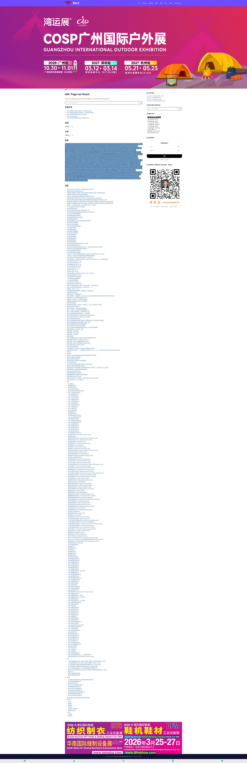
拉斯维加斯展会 (114, 172)
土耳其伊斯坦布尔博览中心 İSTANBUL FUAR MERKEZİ (81, 522)
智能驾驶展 (96, 160)
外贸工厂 (93, 176)
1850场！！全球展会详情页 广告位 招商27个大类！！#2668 (81, 205)
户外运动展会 (75, 168)
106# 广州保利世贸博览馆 (74, 392)
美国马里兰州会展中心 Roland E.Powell (77, 452)
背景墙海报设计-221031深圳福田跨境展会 (77, 369)
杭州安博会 (135, 156)
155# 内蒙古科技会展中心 (74, 586)
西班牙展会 (89, 148)
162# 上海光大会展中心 (73, 397)
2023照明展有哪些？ (72, 234)
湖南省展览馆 (71, 549)
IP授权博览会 (99, 176)
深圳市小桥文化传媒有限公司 (75, 690)
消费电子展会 (112, 152)
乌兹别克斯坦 (120, 164)
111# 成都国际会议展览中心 (74, 432)
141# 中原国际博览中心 (73, 607)
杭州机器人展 (92, 178)
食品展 (83, 144)
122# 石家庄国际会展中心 (74, 630)
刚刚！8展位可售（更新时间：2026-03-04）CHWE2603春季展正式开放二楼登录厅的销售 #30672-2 (91, 295)
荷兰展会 (91, 150)
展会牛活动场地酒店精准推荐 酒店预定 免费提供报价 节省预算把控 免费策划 (85, 320)
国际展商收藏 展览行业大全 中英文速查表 (77, 301)
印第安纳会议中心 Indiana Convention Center (79, 530)
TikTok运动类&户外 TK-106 (73, 268)
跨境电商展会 (68, 156)
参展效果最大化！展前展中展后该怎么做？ (77, 297)
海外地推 (69, 351)
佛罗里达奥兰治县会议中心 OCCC (76, 532)
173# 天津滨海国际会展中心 (74, 417)
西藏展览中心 (71, 546)
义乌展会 (121, 168)
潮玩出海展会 (129, 176)
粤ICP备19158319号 (124, 756)
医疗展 (140, 154)
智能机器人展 (100, 154)
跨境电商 (134, 174)
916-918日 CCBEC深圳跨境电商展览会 (156, 100)
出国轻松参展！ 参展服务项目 (74, 294)
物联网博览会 (84, 160)
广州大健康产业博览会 (135, 164)
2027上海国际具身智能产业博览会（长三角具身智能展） (80, 112)
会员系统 (69, 699)
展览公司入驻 (178, 3)
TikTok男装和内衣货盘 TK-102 (74, 262)
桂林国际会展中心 (72, 555)
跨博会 (90, 174)
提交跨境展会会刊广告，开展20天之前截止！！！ (79, 339)
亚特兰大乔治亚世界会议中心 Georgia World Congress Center (83, 537)
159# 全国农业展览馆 (73, 583)
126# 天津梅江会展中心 (73, 623)
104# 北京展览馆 (72, 651)
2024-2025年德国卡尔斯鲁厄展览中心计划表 (77, 243)
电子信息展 (106, 152)
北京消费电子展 (132, 170)
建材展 (81, 150)
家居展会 (135, 168)
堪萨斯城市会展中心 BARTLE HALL (76, 513)
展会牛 (76, 3)
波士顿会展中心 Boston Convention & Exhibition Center (81, 467)
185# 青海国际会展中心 (73, 562)
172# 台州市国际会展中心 (74, 579)
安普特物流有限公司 (73, 683)
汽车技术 (112, 166)
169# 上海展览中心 (72, 408)
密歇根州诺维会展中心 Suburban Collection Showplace (81, 506)
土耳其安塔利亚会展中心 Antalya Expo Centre (79, 518)
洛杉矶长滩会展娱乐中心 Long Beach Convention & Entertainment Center (85, 464)
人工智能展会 (68, 150)
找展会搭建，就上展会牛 (73, 330)
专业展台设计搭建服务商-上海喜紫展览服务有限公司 (80, 679)
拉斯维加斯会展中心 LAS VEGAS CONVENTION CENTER (82, 476)
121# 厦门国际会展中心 (73, 431)
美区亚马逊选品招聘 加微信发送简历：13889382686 (79, 364)
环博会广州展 (73, 178)
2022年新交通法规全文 (72, 208)
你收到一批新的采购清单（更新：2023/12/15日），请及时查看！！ (83, 285)
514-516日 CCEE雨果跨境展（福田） (155, 95)
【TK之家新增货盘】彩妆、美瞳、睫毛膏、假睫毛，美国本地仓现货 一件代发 (87, 661)
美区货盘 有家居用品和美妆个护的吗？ (76, 365)
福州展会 (73, 170)
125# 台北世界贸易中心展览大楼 (76, 625)
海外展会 (101, 148)
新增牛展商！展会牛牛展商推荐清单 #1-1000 (77, 341)
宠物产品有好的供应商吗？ (73, 306)
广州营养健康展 (68, 166)
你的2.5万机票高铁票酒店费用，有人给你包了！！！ (79, 287)
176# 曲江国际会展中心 (73, 576)
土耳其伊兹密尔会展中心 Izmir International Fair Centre (81, 527)
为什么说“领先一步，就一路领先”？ (75, 379)
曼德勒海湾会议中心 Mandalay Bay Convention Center (81, 469)
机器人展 (123, 148)
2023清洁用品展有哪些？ (73, 233)
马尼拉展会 (130, 172)
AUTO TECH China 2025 (109, 154)
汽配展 (128, 148)
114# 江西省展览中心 (73, 640)
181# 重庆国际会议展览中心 (74, 415)
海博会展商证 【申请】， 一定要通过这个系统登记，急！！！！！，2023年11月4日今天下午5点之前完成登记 (93, 350)
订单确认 (70, 714)
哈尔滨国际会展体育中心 (74, 558)
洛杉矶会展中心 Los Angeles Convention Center (79, 466)
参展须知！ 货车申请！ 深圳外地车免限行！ (77, 299)
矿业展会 (67, 164)
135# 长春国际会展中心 (73, 611)
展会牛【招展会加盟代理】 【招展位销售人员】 (78, 311)
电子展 (134, 150)
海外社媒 (69, 353)
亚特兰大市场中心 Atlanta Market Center (77, 535)
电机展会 (104, 172)
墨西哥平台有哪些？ (72, 302)
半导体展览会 (101, 166)
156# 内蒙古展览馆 (72, 584)
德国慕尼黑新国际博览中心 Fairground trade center (80, 497)
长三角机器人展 (84, 180)
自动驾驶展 (130, 154)
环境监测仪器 (121, 166)
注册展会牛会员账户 (73, 708)
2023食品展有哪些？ (72, 241)
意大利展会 (98, 146)
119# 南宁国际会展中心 (73, 633)
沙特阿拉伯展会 (68, 168)
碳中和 (93, 174)
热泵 (97, 174)
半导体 (116, 166)
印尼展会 (117, 146)
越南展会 (122, 146)
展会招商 (73, 146)
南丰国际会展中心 (72, 387)
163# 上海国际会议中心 (73, 399)
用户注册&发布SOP (71, 362)
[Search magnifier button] (141, 103)
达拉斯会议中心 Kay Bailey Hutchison (77, 446)
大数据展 (67, 154)
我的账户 (70, 705)
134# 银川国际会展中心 (73, 612)
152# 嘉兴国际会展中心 (73, 590)
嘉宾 (68, 658)
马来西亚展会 (108, 150)
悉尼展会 (119, 172)
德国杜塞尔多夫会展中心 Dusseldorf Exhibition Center (81, 494)
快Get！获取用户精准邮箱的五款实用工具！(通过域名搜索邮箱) (82, 327)
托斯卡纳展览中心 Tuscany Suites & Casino (78, 478)
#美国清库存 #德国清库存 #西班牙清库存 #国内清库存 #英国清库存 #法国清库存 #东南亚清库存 (90, 201)
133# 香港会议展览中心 (73, 429)
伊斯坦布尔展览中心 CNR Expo (75, 542)
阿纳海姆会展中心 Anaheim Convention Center (79, 443)
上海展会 (93, 146)
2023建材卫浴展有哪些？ (73, 222)
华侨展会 (98, 170)
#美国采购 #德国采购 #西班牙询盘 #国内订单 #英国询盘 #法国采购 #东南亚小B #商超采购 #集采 (90, 203)
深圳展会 (79, 144)
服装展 (78, 154)
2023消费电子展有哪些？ (73, 231)
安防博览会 (82, 172)
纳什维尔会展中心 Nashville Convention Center (79, 460)
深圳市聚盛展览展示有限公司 (75, 693)
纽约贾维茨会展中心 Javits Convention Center (79, 459)
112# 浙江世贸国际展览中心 (74, 644)
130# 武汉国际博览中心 (73, 618)
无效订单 (70, 707)
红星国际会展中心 (72, 436)
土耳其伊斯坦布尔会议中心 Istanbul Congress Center (81, 525)
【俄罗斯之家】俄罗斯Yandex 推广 (75, 191)
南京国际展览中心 (72, 411)
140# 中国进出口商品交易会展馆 (76, 390)
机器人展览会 (81, 158)
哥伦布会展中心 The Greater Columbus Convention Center (82, 529)
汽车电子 (96, 166)
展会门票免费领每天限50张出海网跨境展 (77, 323)
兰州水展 (121, 178)
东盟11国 (87, 144)
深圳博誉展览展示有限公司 (74, 686)
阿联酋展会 (140, 144)
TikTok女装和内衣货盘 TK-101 (74, 261)
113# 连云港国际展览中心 (74, 642)
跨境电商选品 (123, 176)
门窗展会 (140, 172)
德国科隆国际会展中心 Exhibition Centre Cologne (80, 483)
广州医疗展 (84, 166)
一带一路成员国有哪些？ (73, 280)
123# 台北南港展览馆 (73, 628)
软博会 (90, 154)
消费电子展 (67, 146)
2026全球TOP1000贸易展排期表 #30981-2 (77, 248)
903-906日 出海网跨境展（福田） (154, 99)
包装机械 (67, 176)
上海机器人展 (109, 170)
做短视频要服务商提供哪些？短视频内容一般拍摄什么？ (80, 290)
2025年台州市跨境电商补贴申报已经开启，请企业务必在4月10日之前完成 (85, 247)
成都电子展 (78, 160)
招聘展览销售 (70, 336)
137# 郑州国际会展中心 (73, 609)
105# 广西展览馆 (72, 649)
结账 (69, 712)
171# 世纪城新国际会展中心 (74, 574)
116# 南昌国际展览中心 (73, 637)
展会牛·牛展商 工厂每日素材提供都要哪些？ (77, 309)
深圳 (73, 89)
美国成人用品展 (73, 154)
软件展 (101, 152)
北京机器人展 (104, 178)
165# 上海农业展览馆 (73, 403)
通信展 (134, 160)
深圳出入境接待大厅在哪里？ (74, 357)
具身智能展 (129, 156)
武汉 (132, 158)
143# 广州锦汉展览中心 (73, 389)
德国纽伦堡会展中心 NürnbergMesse (77, 481)
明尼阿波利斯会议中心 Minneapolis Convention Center (81, 656)
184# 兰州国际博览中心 (73, 563)
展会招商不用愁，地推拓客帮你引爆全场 (76, 308)
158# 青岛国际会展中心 (73, 418)
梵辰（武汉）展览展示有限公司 (75, 684)
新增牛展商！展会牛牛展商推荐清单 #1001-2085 (78, 343)
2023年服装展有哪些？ (72, 219)
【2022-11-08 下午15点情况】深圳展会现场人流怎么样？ (80, 189)
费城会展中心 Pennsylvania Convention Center (79, 448)
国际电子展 (77, 89)
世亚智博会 (125, 154)
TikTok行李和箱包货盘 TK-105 (74, 266)
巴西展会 (130, 144)
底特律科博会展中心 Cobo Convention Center (79, 502)
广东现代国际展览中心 (73, 394)
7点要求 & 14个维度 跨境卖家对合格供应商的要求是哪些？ (81, 255)
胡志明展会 (124, 156)
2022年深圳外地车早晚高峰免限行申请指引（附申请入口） (81, 212)
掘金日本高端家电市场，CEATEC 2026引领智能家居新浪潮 (81, 337)
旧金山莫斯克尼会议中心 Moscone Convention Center (81, 471)
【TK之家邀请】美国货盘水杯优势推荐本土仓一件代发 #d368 (83, 666)
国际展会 (151, 3)
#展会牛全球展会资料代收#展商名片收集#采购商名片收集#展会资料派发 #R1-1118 (87, 199)
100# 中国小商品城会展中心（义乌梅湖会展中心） (80, 654)
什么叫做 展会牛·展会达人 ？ (74, 282)
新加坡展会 (118, 148)
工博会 (111, 144)
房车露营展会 (68, 170)
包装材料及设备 (107, 174)
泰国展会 (135, 144)
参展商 (136, 146)
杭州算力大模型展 (75, 174)
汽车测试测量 (93, 164)
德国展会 (125, 144)
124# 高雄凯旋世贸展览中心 (74, 626)
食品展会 (86, 156)
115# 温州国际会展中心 (73, 639)
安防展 (101, 156)
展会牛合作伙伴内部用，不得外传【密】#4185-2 (78, 316)
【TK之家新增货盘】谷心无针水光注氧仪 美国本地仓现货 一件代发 (84, 662)
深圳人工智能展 (75, 156)
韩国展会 (77, 146)
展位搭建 (83, 89)
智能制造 (136, 158)
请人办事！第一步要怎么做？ (74, 371)
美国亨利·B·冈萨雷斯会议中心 (75, 457)
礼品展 (110, 148)
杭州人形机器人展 (88, 162)
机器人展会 (67, 160)
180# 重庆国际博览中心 (73, 567)
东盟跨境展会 (136, 176)
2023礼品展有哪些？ (72, 240)
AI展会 (108, 172)
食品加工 (138, 174)
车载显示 (82, 164)
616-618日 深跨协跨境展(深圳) (154, 97)
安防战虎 (93, 172)
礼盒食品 (112, 174)
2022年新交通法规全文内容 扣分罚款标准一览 (78, 210)
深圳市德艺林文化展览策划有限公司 (76, 691)
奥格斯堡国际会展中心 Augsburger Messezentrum (80, 509)
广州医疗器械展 (127, 164)
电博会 (133, 152)
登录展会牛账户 (72, 710)
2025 (72, 158)
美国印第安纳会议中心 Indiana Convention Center (80, 439)
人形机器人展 (138, 152)
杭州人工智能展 (81, 162)
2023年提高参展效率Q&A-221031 (75, 217)
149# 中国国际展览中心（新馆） (76, 595)
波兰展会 (112, 146)
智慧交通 (91, 156)
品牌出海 (119, 162)
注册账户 (162, 159)
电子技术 (84, 176)
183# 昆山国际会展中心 (73, 565)
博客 (161, 3)
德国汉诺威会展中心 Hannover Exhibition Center (79, 487)
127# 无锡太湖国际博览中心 (74, 621)
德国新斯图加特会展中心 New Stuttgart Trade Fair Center (82, 495)
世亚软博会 (124, 160)
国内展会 (144, 3)
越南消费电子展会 (69, 172)
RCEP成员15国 (94, 144)
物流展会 (128, 162)
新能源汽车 (109, 156)
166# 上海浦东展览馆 (73, 406)
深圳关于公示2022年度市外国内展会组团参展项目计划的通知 (81, 355)
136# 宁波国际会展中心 (73, 427)
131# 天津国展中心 (72, 616)
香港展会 (126, 146)
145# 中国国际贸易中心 (73, 604)
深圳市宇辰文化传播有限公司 (75, 688)
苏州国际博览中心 (72, 548)
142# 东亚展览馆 (72, 605)
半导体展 (101, 160)
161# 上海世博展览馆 (73, 396)
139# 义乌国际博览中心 (73, 424)
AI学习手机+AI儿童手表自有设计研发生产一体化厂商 (79, 257)
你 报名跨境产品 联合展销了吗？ (75, 283)
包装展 (80, 148)
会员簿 (69, 701)
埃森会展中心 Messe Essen (74, 515)
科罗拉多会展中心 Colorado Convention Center (79, 462)
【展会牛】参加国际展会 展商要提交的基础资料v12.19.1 (80, 196)
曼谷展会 (81, 168)
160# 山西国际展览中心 (73, 581)
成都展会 (140, 166)
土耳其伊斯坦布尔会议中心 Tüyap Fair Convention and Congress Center (85, 523)
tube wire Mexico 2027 (72, 116)
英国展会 (121, 144)
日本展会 (99, 144)
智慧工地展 (94, 154)
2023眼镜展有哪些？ (72, 238)
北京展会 (119, 156)
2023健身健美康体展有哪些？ (74, 215)
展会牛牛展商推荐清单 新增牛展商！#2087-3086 (78, 322)
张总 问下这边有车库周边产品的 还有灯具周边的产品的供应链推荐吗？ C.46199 (87, 669)
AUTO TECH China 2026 (94, 152)
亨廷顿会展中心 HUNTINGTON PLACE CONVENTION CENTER (83, 541)
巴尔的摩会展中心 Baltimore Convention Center (79, 504)
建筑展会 (117, 158)
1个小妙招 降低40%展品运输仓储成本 (76, 206)
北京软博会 (72, 164)
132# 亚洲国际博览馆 (73, 614)
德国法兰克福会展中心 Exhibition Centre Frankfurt (80, 485)
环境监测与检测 (114, 160)
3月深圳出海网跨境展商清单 (73, 250)
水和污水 (101, 158)
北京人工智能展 (111, 178)
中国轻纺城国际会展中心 (74, 560)
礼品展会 (93, 170)
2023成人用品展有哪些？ (73, 224)
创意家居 (75, 162)
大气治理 (76, 158)
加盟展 (84, 148)
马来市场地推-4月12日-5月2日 (74, 376)
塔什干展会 (124, 172)
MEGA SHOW (68, 174)
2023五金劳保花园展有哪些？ (74, 213)
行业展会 (84, 170)
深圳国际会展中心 (72, 385)
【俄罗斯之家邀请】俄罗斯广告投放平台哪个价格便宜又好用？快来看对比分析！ (86, 192)
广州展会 (139, 148)
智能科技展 (129, 160)
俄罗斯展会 (116, 144)
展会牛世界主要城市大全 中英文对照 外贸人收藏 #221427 (81, 315)
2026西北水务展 (111, 176)
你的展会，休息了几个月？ (73, 288)
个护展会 (133, 162)
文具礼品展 (78, 170)
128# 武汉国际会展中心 (73, 619)
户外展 (95, 150)
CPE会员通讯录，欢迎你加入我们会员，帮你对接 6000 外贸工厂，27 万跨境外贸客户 (87, 259)
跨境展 (69, 89)
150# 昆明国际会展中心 (73, 593)
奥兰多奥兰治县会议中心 (74, 511)
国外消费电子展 (133, 148)
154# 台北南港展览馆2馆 (74, 588)
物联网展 (130, 150)
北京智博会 (87, 164)
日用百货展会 (116, 168)
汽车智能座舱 (99, 164)
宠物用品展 (118, 152)
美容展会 (126, 168)
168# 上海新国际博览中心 (74, 404)
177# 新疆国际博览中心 (73, 572)
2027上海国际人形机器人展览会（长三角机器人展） (79, 110)
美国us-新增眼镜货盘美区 (74, 675)
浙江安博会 (81, 156)
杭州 (71, 176)
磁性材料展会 (98, 172)
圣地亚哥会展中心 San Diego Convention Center (79, 434)
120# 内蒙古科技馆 (72, 632)
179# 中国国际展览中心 (73, 569)
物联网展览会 (107, 160)
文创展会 (77, 164)
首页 (139, 3)
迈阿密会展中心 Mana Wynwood (75, 445)
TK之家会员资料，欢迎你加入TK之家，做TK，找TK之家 (80, 273)
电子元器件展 (85, 152)
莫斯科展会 (86, 168)
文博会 (86, 174)
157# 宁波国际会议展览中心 (74, 420)
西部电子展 (73, 160)
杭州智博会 (96, 156)
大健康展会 (110, 168)
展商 (156, 3)
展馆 (166, 3)
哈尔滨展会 (138, 162)
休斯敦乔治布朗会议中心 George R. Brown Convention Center (83, 438)
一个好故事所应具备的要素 (73, 278)
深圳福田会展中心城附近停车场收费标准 (76, 360)
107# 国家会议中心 (72, 647)
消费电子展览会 (118, 154)
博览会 (106, 158)
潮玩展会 (114, 162)
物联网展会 (90, 160)
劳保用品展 (86, 150)
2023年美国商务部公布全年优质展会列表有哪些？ (79, 220)
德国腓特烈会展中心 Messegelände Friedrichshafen (80, 480)
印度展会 (107, 144)
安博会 (104, 156)
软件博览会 (136, 154)
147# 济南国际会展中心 (73, 598)
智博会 (82, 154)
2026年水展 (126, 178)
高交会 (129, 158)
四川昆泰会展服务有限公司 (74, 681)
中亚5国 (74, 152)
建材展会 (114, 156)
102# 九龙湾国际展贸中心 (74, 653)
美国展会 (72, 144)
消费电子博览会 (111, 158)
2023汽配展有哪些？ (72, 229)
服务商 (170, 3)
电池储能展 (77, 150)
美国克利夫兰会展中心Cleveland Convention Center (80, 455)
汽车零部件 (135, 166)
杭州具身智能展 (96, 162)
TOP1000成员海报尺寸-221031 (74, 275)
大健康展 (106, 148)
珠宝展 (103, 150)
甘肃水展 (67, 180)
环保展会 (88, 170)
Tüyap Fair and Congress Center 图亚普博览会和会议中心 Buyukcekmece (86, 539)
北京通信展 (111, 164)
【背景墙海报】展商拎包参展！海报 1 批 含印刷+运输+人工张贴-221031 (84, 198)
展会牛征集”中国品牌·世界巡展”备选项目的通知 (78, 697)
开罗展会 (135, 172)
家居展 (108, 146)
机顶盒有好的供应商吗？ (73, 346)
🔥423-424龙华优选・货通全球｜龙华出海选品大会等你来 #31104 (83, 378)
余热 (141, 160)
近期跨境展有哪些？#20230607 (74, 372)
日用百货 (129, 174)
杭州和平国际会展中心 (73, 556)
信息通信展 (105, 164)
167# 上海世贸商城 (72, 410)
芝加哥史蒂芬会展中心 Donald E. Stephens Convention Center (83, 450)
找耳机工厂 (70, 671)
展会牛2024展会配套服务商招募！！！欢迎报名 (78, 313)
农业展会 (131, 168)
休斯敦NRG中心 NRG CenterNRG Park (77, 534)
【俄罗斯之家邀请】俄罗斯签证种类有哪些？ (78, 194)
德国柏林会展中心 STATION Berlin (76, 490)
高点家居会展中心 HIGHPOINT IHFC (77, 441)
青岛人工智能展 (123, 174)
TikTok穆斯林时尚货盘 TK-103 (74, 264)
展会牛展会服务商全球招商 (73, 318)
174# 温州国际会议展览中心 (74, 577)
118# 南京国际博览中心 (73, 635)
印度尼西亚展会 (92, 168)
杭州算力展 (105, 176)
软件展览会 (87, 158)
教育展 (99, 150)
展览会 (137, 160)
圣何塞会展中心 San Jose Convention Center (79, 516)
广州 (73, 150)
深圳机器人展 (76, 172)
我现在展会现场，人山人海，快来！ (75, 329)
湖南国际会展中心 (72, 551)
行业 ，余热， (78, 176)
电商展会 (122, 158)
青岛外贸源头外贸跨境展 (75, 180)
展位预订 (123, 152)
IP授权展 (117, 176)
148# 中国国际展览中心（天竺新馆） (77, 597)
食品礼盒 (117, 174)
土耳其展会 (67, 148)
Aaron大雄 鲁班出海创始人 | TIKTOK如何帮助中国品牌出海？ (83, 668)
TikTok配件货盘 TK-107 (72, 269)
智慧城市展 (79, 152)
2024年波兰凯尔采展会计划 (73, 245)
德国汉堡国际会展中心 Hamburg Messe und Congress (81, 488)
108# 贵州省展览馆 (72, 646)
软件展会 (92, 158)
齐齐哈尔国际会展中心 (73, 544)
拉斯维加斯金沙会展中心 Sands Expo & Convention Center (82, 474)
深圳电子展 (128, 152)
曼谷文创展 (67, 178)
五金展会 (123, 162)
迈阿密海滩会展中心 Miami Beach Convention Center (81, 591)
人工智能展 (103, 146)
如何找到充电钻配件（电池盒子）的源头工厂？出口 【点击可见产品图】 (84, 304)
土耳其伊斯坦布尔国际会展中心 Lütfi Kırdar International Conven (83, 520)
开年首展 (82, 174)
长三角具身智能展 (117, 170)
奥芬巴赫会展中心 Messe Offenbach (76, 507)
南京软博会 (67, 158)
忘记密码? (167, 159)
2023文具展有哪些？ (72, 227)
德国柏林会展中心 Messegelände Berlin (77, 492)
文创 (66, 162)
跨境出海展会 (103, 170)
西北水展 (117, 178)
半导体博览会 (90, 166)
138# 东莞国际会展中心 (73, 425)
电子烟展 (113, 150)
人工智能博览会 (68, 152)
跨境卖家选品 (108, 162)
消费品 (119, 160)
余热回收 (101, 174)
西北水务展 (138, 178)
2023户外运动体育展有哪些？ (74, 226)
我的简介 (70, 703)
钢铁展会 (140, 168)
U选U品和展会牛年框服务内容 (74, 276)
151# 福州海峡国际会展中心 (74, 422)
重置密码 (70, 715)
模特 (115, 164)
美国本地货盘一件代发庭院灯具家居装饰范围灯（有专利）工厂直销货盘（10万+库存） (88, 367)
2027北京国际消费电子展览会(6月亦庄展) (77, 114)
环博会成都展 (85, 178)
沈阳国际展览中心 (72, 553)
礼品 (74, 176)
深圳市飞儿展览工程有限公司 (75, 695)
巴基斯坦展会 (124, 150)
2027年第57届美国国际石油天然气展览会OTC (78, 117)
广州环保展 (79, 178)
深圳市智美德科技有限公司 (73, 358)
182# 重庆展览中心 (72, 413)
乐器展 (86, 154)
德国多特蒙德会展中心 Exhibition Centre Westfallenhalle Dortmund (84, 499)
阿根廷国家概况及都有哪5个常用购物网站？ (77, 374)
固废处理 (97, 158)
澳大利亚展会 (87, 146)
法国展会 (82, 146)
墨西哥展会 (131, 146)
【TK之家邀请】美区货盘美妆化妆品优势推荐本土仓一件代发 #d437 (84, 664)
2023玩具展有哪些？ (72, 236)
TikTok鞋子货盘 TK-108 (72, 271)
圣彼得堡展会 (104, 168)
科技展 (74, 166)
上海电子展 (78, 166)
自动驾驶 (89, 176)
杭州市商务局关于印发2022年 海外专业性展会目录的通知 (81, 348)
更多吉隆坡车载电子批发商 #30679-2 (76, 344)
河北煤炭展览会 (128, 166)
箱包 (69, 162)
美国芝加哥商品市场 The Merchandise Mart (78, 453)
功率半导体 (103, 162)
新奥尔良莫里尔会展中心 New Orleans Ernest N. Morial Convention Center (86, 473)
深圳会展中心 (71, 383)
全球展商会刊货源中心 (72, 292)
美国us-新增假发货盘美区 (74, 673)
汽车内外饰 (107, 166)
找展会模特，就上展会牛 (73, 332)
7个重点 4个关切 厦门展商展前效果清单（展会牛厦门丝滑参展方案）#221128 (85, 254)
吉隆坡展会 (88, 172)
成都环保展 (98, 178)
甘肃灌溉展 (132, 178)
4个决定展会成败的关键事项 (73, 252)
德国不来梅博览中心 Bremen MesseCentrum (78, 501)
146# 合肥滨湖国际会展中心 (74, 602)
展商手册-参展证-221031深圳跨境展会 (76, 325)
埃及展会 (98, 168)
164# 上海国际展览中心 (73, 401)
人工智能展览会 (95, 148)
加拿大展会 (118, 150)
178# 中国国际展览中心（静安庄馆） (77, 570)
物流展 (114, 148)
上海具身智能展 (125, 170)
